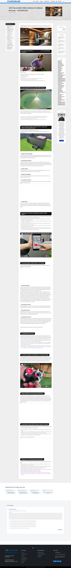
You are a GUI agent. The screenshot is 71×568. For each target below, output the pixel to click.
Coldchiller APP (40, 555)
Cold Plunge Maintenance (60, 68)
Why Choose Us (47, 1)
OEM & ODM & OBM (40, 552)
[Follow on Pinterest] (60, 561)
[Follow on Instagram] (55, 561)
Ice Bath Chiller (37, 50)
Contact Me (61, 140)
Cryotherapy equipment (60, 82)
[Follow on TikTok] (59, 561)
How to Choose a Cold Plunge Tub (61, 85)
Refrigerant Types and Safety (60, 94)
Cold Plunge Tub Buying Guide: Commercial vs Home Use (61, 38)
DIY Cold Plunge (59, 83)
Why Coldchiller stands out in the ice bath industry (61, 104)
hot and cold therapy (60, 84)
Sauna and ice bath (59, 95)
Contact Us (59, 1)
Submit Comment (60, 529)
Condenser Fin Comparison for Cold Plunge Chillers (61, 79)
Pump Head (62, 92)
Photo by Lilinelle (23, 72)
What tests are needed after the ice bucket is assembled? (61, 102)
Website (10, 526)
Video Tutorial (53, 1)
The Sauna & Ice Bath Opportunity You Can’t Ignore (61, 48)
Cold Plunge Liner (59, 67)
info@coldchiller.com (58, 552)
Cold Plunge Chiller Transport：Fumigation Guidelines (61, 45)
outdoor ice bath (59, 92)
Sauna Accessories (24, 558)
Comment (10, 512)
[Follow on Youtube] (54, 561)
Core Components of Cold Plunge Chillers (61, 81)
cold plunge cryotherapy (60, 66)
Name (10, 521)
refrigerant (59, 93)
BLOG (15, 12)
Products (37, 1)
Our (43, 216)
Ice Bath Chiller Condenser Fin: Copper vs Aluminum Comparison (61, 52)
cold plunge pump (59, 69)
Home (34, 1)
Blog (56, 1)
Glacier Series (62, 83)
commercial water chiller (60, 77)
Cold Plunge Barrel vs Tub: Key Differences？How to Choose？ (61, 41)
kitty (10, 12)
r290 (64, 92)
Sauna (23, 555)
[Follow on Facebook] (57, 561)
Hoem (23, 552)
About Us (41, 1)
